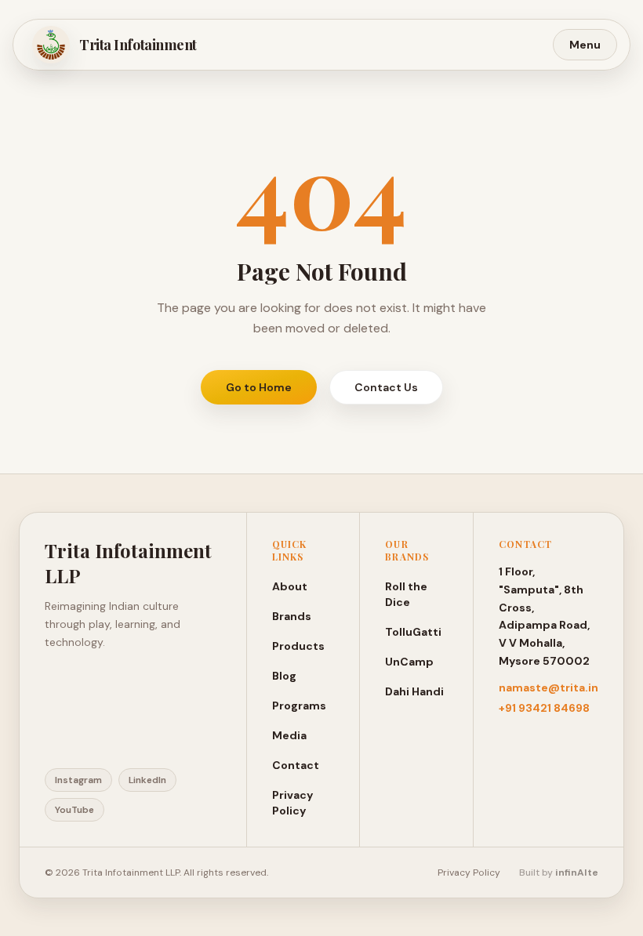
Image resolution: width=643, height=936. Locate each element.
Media (289, 735)
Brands (291, 616)
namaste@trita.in (548, 687)
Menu (585, 45)
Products (298, 646)
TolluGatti (413, 632)
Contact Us (386, 387)
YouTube (74, 810)
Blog (284, 676)
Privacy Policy (292, 803)
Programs (299, 705)
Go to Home (259, 387)
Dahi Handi (414, 691)
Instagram (78, 780)
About (289, 586)
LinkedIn (147, 780)
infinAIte (576, 872)
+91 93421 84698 (544, 708)
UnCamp (409, 662)
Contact (295, 765)
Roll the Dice (406, 594)
